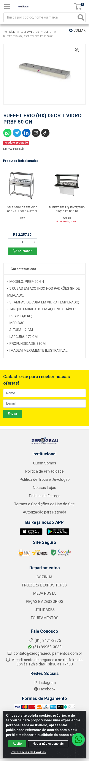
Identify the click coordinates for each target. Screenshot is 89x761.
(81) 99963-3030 (47, 647)
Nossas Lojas (44, 488)
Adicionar (24, 251)
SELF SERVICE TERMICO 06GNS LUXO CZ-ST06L (22, 209)
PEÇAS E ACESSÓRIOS (44, 601)
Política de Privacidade (44, 471)
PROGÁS (19, 149)
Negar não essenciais (48, 743)
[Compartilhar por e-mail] (36, 133)
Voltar (79, 30)
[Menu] (7, 6)
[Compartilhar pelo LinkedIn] (26, 133)
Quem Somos (44, 463)
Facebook (47, 689)
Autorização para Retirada (44, 512)
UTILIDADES (45, 610)
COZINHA (44, 577)
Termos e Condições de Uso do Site (44, 504)
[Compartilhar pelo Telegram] (17, 133)
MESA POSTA (44, 593)
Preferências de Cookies (28, 752)
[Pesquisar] (80, 17)
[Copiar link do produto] (45, 133)
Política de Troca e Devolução (45, 479)
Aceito (17, 743)
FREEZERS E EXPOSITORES (44, 585)
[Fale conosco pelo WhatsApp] (78, 739)
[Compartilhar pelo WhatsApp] (7, 133)
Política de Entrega (44, 496)
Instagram (47, 683)
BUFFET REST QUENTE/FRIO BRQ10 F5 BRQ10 (67, 209)
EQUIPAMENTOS (44, 618)
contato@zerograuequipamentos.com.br (47, 653)
